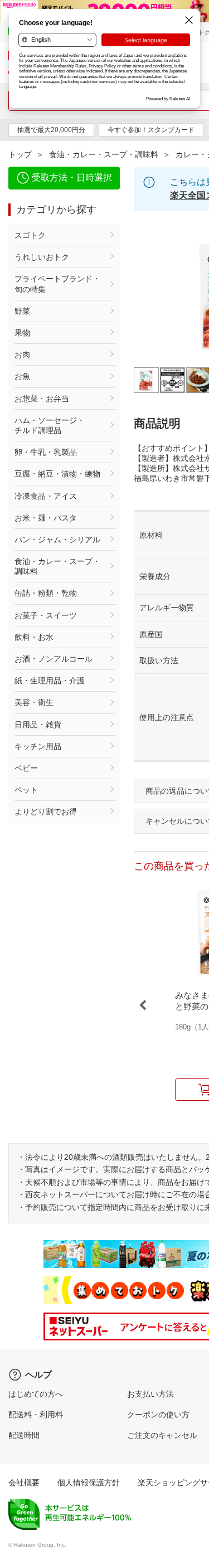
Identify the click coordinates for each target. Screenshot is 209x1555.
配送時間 (24, 1435)
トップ (20, 154)
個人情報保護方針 (88, 1482)
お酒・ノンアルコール (53, 658)
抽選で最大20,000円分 (51, 130)
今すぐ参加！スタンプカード (151, 130)
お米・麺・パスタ (45, 517)
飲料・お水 (34, 637)
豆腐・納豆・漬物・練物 (57, 473)
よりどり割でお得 (45, 811)
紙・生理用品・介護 (49, 680)
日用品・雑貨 (37, 724)
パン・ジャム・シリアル (57, 539)
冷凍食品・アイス (45, 496)
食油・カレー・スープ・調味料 (103, 154)
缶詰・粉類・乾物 (45, 593)
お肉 (22, 354)
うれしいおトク (41, 256)
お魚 (22, 376)
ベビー (26, 768)
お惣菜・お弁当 (41, 398)
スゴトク (30, 235)
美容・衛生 (34, 702)
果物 (22, 332)
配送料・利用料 (35, 1414)
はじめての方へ (35, 1393)
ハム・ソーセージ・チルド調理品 (49, 425)
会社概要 (24, 1482)
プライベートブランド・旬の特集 (57, 283)
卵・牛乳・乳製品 (45, 452)
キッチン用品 (37, 746)
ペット (26, 789)
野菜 (22, 311)
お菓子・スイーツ (45, 615)
